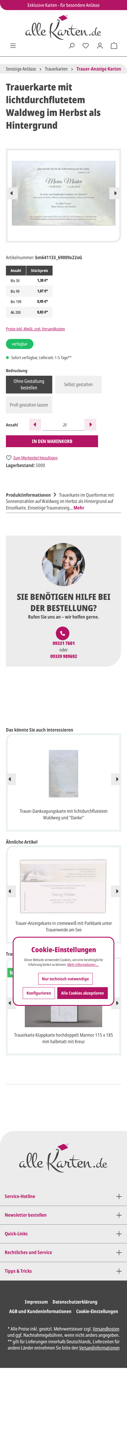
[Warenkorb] (114, 46)
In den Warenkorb (52, 441)
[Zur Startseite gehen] (63, 27)
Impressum (36, 1302)
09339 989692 (63, 656)
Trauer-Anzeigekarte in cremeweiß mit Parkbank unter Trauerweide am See (63, 926)
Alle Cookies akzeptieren (82, 993)
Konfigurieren (39, 993)
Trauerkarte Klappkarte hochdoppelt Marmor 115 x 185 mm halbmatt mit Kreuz (63, 1038)
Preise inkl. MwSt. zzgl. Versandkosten (35, 329)
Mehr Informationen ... (83, 964)
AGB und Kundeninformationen (40, 1311)
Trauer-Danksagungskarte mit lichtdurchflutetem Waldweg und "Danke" (64, 814)
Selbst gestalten (78, 384)
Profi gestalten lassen (29, 405)
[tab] (62, 500)
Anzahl (12, 425)
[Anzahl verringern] (35, 425)
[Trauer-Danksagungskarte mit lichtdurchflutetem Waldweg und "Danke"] (63, 773)
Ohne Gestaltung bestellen (29, 384)
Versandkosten (106, 1329)
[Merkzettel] (86, 46)
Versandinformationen (99, 1347)
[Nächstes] (115, 193)
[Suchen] (71, 46)
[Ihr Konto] (100, 46)
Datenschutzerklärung (75, 1302)
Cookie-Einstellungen (97, 1311)
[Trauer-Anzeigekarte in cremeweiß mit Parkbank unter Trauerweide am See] (63, 885)
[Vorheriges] (12, 193)
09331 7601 (64, 643)
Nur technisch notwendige (65, 979)
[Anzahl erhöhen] (90, 425)
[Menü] (13, 46)
